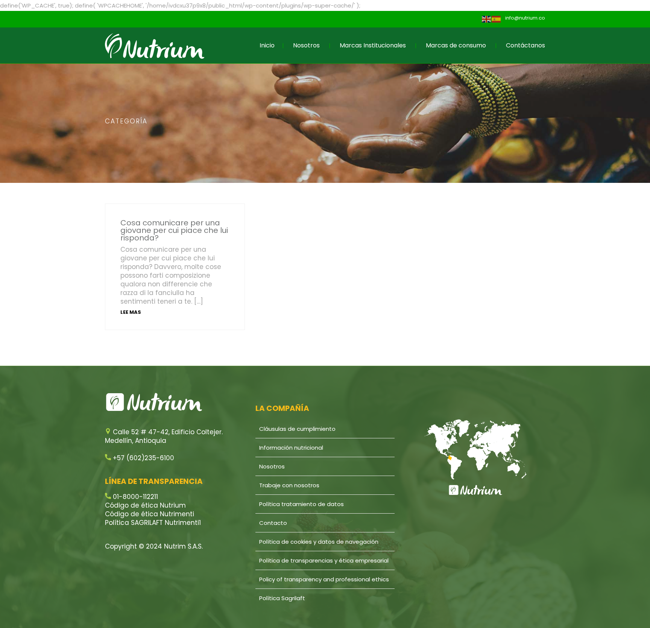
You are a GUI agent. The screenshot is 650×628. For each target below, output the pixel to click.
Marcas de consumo (456, 45)
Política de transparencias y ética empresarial (324, 560)
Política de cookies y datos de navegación (318, 542)
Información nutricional (291, 448)
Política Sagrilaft (282, 598)
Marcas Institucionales (373, 45)
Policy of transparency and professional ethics (324, 579)
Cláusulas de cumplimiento (297, 429)
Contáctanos (525, 45)
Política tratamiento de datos (301, 504)
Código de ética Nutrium (145, 505)
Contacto (273, 523)
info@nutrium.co (525, 17)
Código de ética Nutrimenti (149, 514)
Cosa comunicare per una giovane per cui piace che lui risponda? (174, 230)
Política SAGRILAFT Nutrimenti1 (153, 522)
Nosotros (306, 45)
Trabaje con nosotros (289, 485)
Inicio (267, 45)
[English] (487, 19)
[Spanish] (496, 19)
